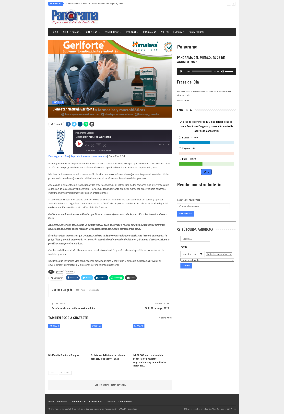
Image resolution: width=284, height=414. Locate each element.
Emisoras (178, 32)
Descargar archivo (58, 156)
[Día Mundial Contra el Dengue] (68, 338)
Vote (206, 171)
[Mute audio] (87, 145)
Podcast (131, 32)
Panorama (62, 401)
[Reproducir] (181, 71)
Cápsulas (91, 32)
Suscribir (90, 150)
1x (98, 145)
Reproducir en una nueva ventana (89, 156)
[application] (206, 71)
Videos (165, 32)
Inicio (55, 32)
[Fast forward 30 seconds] (105, 145)
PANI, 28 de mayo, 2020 (157, 308)
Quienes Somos (71, 32)
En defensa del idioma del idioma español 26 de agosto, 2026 (94, 3)
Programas (150, 32)
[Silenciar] (222, 71)
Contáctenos (196, 32)
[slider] (229, 71)
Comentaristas (78, 401)
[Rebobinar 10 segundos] (92, 145)
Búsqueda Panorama (197, 229)
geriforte (59, 272)
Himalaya (69, 272)
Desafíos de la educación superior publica (73, 308)
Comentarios (112, 32)
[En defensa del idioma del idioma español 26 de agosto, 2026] (110, 338)
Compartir (105, 150)
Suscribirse (185, 213)
